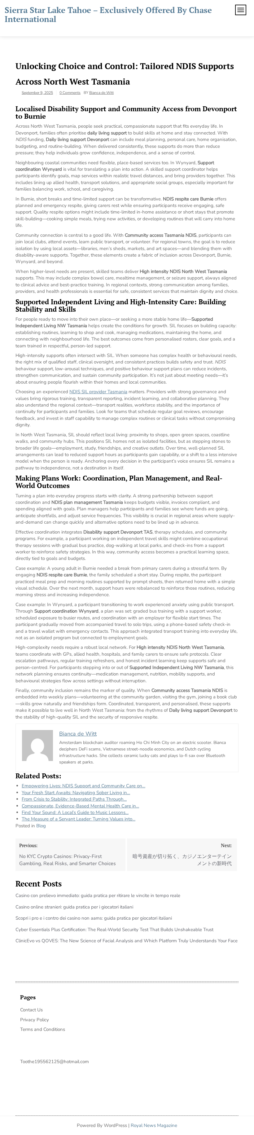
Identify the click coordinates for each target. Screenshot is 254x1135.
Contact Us (31, 1010)
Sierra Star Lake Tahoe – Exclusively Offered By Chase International (108, 14)
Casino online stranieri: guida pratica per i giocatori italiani (74, 907)
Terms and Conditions (42, 1029)
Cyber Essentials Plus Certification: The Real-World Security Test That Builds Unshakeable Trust (114, 929)
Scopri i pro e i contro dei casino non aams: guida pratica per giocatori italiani (93, 918)
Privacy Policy (34, 1020)
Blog (41, 826)
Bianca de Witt (101, 92)
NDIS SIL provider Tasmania (98, 392)
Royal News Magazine (154, 1125)
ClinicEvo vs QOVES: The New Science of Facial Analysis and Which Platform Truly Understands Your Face (126, 941)
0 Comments (70, 92)
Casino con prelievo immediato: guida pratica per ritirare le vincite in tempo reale (97, 895)
